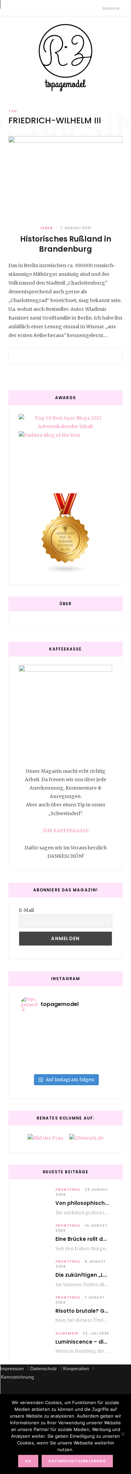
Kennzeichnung (17, 1377)
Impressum (12, 1368)
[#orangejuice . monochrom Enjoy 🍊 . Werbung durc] (65, 1066)
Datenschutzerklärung (77, 1461)
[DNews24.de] (86, 1138)
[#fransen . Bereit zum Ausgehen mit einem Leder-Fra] (65, 1040)
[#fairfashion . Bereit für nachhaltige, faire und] (65, 1049)
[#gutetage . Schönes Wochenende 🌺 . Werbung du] (65, 1057)
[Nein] (122, 1434)
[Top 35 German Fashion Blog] (65, 533)
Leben (46, 227)
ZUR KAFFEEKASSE (66, 831)
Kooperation (76, 1368)
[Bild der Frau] (45, 1138)
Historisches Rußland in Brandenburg (65, 244)
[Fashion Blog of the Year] (65, 456)
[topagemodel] (65, 57)
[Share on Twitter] (65, 356)
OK (28, 1461)
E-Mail (26, 910)
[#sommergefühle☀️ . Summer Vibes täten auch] (65, 1031)
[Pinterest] (73, 356)
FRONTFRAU (67, 1189)
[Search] (96, 8)
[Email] (81, 356)
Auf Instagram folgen (70, 1080)
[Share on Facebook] (57, 356)
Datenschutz (43, 1368)
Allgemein (66, 1333)
